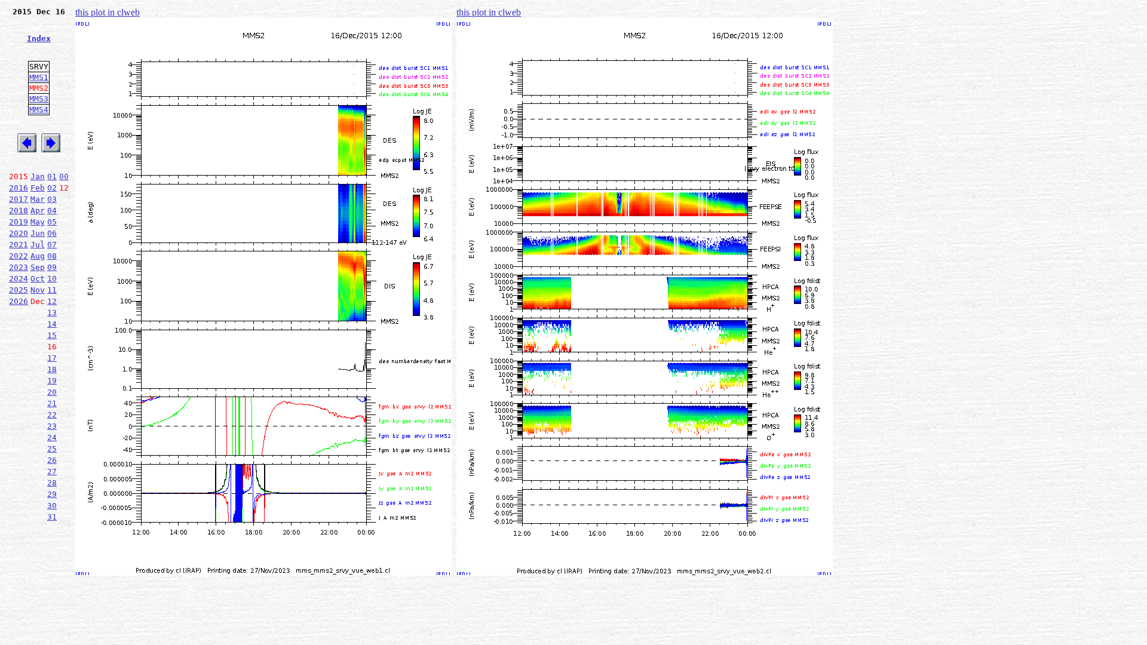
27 (52, 471)
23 (52, 426)
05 (52, 221)
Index (39, 38)
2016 (18, 187)
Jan (37, 176)
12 (52, 301)
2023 (18, 267)
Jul (37, 244)
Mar (37, 199)
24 (52, 437)
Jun (37, 233)
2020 (18, 233)
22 (52, 414)
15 (52, 335)
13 (52, 312)
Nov (37, 289)
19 (52, 380)
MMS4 (38, 109)
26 (52, 460)
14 (52, 324)
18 (52, 369)
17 (52, 358)
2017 (18, 199)
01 (52, 176)
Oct (37, 278)
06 (52, 233)
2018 (18, 210)
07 (52, 244)
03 (52, 199)
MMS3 (38, 98)
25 (52, 448)
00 (64, 176)
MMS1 (38, 77)
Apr (37, 210)
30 (52, 505)
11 (52, 289)
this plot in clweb (107, 12)
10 (52, 278)
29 (52, 494)
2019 (18, 221)
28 (52, 482)
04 (52, 210)
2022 (18, 255)
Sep (37, 267)
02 (52, 187)
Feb (37, 187)
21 (52, 403)
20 (52, 392)
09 (52, 267)
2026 (18, 301)
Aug (37, 255)
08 (52, 255)
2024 (18, 278)
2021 (18, 244)
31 (52, 516)
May (37, 221)
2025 (18, 289)
